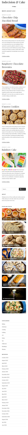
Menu (14, 6)
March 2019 (4, 399)
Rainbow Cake (9, 149)
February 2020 (5, 368)
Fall (2, 341)
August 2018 (5, 419)
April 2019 (4, 397)
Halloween (4, 343)
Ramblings (4, 346)
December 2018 (5, 408)
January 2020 (5, 371)
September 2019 (6, 383)
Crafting (4, 332)
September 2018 (6, 416)
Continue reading (6, 56)
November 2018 (5, 411)
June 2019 (4, 391)
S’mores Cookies (10, 106)
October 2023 (5, 357)
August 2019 (5, 385)
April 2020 (4, 363)
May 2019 (4, 394)
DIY (3, 335)
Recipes (4, 349)
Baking (3, 324)
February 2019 (5, 402)
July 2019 (4, 388)
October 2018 (5, 413)
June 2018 (4, 425)
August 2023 (5, 360)
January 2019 (5, 405)
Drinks (3, 338)
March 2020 (4, 366)
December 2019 (5, 374)
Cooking (4, 329)
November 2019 (5, 377)
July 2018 (4, 422)
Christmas (4, 326)
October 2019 (5, 380)
